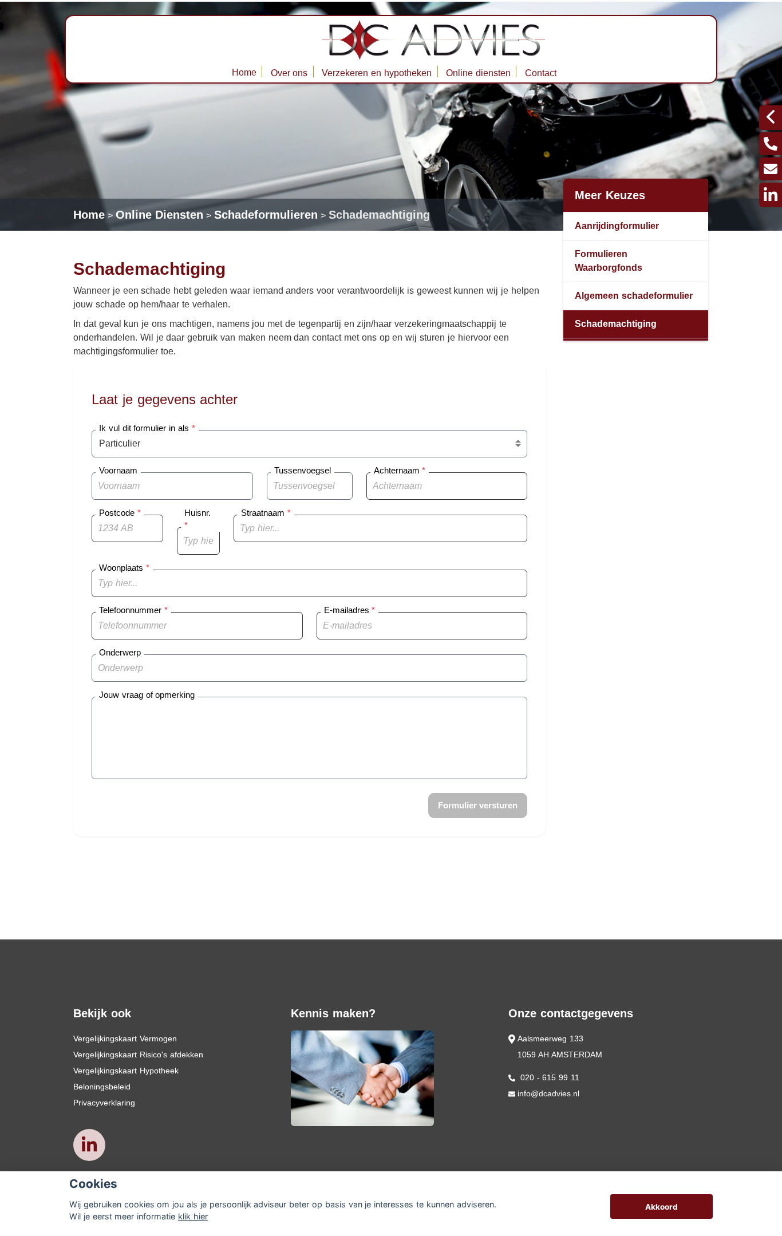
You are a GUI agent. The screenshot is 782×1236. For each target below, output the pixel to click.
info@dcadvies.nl (548, 1093)
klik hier (193, 1216)
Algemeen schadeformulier (634, 296)
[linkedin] (770, 195)
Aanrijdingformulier (617, 226)
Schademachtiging (379, 214)
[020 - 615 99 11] (770, 143)
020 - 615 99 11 (548, 1077)
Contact (540, 73)
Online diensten (478, 73)
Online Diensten (160, 214)
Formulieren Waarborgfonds (608, 261)
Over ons (289, 73)
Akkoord (661, 1206)
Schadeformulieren (266, 214)
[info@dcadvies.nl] (770, 168)
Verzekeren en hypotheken (377, 73)
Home (244, 72)
